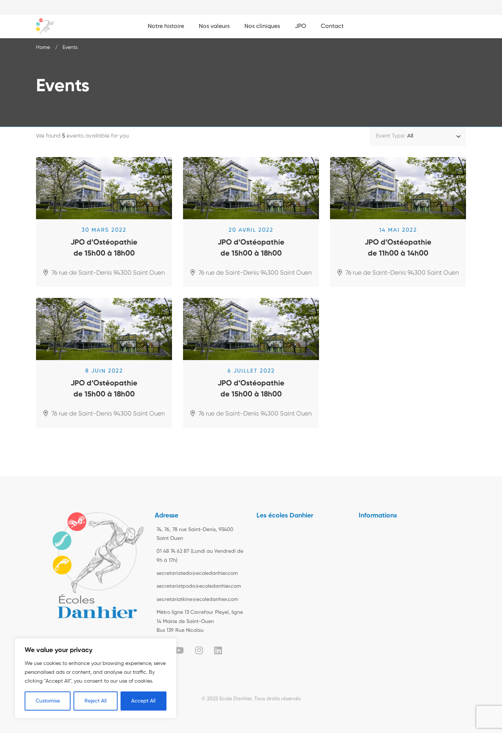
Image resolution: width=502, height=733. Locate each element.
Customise (48, 701)
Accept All (143, 701)
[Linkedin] (218, 650)
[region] (95, 678)
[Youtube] (179, 650)
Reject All (96, 701)
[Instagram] (199, 650)
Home (43, 47)
